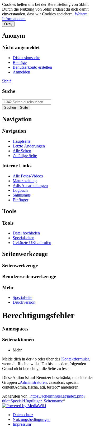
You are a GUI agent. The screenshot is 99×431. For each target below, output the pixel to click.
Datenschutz (23, 414)
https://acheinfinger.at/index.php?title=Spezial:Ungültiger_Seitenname (43, 398)
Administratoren (33, 382)
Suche (8, 91)
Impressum (22, 424)
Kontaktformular (75, 359)
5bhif (6, 81)
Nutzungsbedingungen (31, 419)
